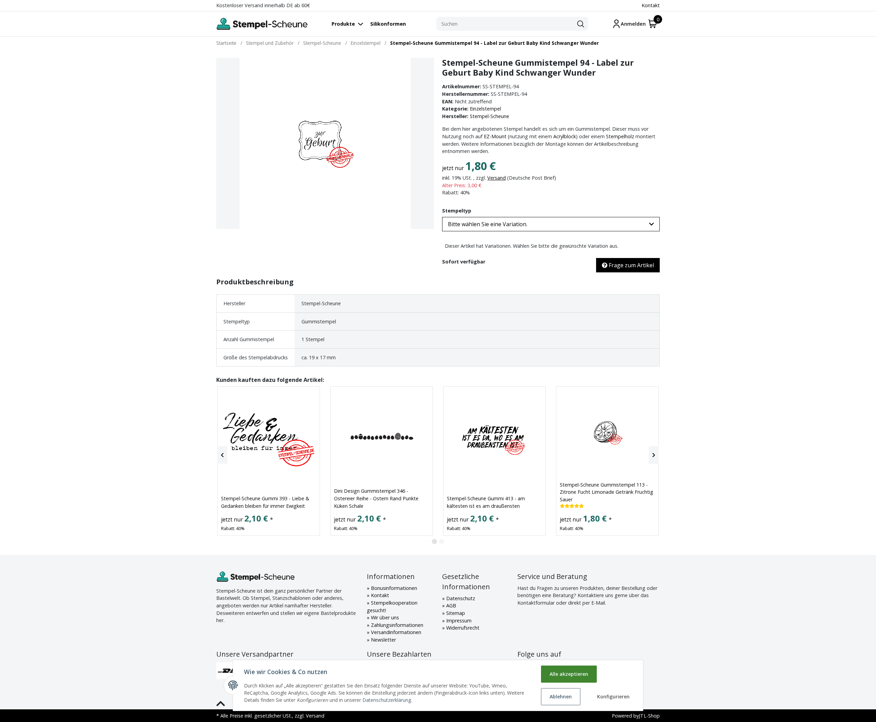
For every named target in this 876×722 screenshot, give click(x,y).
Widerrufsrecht (462, 627)
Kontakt (651, 5)
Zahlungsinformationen (396, 625)
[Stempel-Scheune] (262, 24)
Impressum (458, 620)
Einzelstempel (485, 108)
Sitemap (455, 613)
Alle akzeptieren (569, 674)
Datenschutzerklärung (386, 700)
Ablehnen (561, 696)
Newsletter (383, 639)
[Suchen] (580, 24)
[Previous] (222, 455)
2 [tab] (441, 541)
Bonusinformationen (393, 588)
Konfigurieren (613, 696)
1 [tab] (434, 541)
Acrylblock (564, 136)
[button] (551, 224)
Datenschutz (460, 598)
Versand (496, 178)
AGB (450, 605)
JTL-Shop (649, 715)
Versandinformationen (395, 632)
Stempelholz (620, 136)
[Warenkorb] (652, 24)
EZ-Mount (495, 136)
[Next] (654, 455)
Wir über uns (384, 617)
